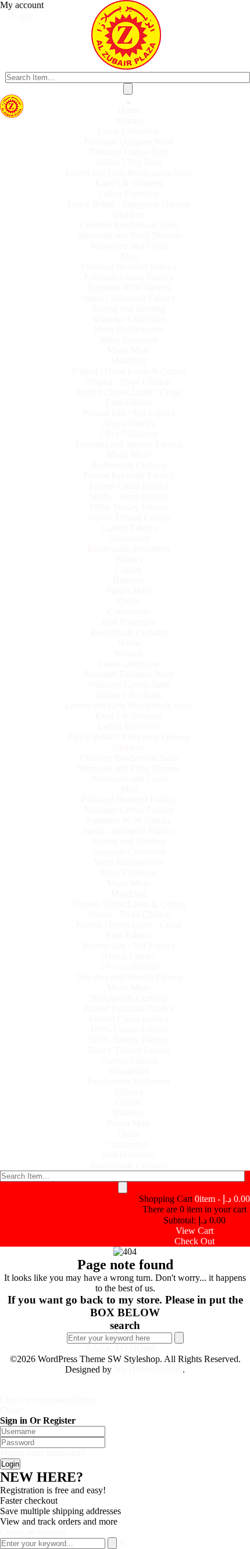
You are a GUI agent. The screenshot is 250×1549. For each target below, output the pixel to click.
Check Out (194, 1241)
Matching (128, 361)
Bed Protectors (129, 622)
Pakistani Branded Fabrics (129, 267)
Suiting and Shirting (128, 308)
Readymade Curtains (128, 632)
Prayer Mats (128, 590)
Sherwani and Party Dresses (128, 235)
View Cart (194, 1231)
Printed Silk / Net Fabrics (129, 413)
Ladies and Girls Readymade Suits (128, 173)
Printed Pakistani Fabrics (128, 476)
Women (129, 120)
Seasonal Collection (128, 319)
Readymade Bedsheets (128, 549)
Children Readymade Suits (129, 225)
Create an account (33, 1532)
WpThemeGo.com (148, 1369)
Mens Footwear (129, 340)
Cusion (129, 570)
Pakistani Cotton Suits (128, 152)
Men (128, 256)
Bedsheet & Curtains (129, 465)
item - (222, 1199)
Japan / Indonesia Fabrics (129, 298)
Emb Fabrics (128, 402)
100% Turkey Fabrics (128, 507)
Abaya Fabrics (128, 423)
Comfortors (128, 611)
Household (129, 538)
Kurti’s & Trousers (129, 183)
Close (10, 1410)
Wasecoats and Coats (128, 246)
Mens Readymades (128, 329)
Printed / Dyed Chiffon (129, 382)
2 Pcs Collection (129, 434)
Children (129, 214)
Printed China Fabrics (129, 486)
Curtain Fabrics (129, 528)
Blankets (129, 580)
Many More (129, 350)
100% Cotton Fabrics (128, 496)
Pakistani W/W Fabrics (129, 288)
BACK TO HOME (121, 1348)
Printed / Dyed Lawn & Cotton (128, 371)
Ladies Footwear (128, 193)
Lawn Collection (128, 131)
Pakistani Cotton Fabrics (128, 277)
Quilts (128, 601)
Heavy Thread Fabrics (129, 517)
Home (128, 110)
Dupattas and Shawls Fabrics (129, 444)
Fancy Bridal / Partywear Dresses (128, 204)
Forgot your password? (42, 1453)
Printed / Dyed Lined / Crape (129, 392)
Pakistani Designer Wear (129, 141)
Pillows (128, 559)
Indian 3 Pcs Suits (129, 162)
